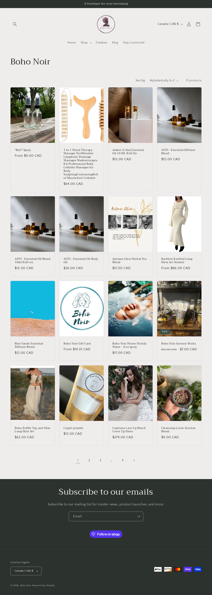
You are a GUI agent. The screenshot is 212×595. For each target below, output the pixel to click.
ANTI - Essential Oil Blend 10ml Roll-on (33, 260)
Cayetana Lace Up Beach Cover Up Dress (129, 430)
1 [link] (78, 460)
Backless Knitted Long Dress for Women (177, 260)
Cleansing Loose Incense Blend (178, 430)
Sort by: (141, 80)
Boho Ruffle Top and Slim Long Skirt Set (32, 430)
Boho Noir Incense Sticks (178, 343)
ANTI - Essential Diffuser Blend (178, 151)
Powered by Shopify (43, 585)
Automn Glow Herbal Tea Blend (129, 260)
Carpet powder (73, 428)
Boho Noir (25, 585)
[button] (14, 24)
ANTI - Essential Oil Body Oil (81, 260)
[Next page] (134, 460)
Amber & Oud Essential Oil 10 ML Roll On (128, 151)
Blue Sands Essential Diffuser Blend (29, 345)
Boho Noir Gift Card (77, 343)
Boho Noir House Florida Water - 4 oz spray (129, 345)
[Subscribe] (138, 516)
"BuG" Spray (23, 150)
